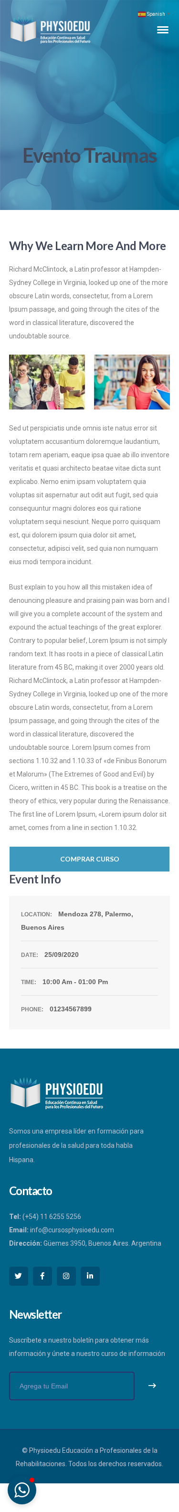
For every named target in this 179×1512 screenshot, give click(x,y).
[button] (22, 1490)
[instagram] (66, 1276)
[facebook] (42, 1276)
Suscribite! (152, 1386)
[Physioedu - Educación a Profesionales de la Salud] (50, 29)
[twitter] (18, 1276)
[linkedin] (90, 1276)
